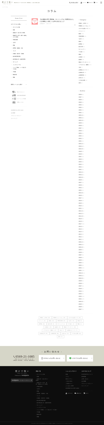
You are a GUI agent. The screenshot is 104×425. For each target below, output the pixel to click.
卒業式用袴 (82, 36)
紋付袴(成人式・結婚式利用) (19, 59)
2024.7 (81, 156)
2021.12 (81, 211)
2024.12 (81, 143)
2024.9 (81, 151)
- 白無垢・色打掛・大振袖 (42, 398)
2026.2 (81, 110)
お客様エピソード (84, 69)
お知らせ (82, 77)
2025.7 (81, 128)
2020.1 (81, 270)
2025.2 (81, 138)
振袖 (81, 33)
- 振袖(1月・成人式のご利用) (42, 379)
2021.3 (81, 234)
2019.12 (82, 273)
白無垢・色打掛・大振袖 (18, 53)
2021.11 (81, 213)
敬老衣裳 (15, 74)
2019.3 (81, 293)
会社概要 (13, 112)
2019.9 (81, 280)
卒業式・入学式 (83, 23)
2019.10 (81, 278)
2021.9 (81, 218)
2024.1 (81, 169)
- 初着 (37, 376)
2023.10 (81, 177)
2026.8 (81, 94)
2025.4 (81, 133)
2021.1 (81, 239)
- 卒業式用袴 (39, 386)
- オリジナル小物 (40, 374)
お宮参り (82, 57)
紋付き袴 (82, 46)
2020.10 (81, 247)
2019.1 (81, 298)
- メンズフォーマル (41, 407)
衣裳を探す (74, 2)
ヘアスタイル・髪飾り (85, 64)
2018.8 (81, 306)
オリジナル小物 (16, 27)
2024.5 (81, 159)
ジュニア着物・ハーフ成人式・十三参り (20, 68)
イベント (82, 31)
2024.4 (81, 161)
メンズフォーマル (17, 64)
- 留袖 (37, 391)
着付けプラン (69, 378)
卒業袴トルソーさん (84, 25)
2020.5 (81, 260)
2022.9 (81, 195)
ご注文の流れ (69, 381)
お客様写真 (82, 75)
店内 (80, 82)
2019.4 (81, 291)
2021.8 (81, 221)
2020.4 (81, 262)
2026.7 (81, 97)
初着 (14, 29)
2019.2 (81, 296)
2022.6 (81, 200)
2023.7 (81, 182)
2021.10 (81, 216)
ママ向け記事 (83, 80)
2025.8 (81, 125)
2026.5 (81, 102)
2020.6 (81, 257)
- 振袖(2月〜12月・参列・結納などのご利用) (42, 383)
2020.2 (81, 267)
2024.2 (81, 167)
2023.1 (81, 190)
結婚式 (81, 59)
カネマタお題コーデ (84, 28)
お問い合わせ (85, 378)
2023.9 (81, 179)
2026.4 (81, 104)
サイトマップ (14, 118)
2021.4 (81, 231)
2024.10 (81, 148)
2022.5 (81, 203)
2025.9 (81, 123)
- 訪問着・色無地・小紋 (42, 393)
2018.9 (81, 304)
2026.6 (81, 99)
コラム (67, 376)
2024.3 (81, 164)
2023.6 (81, 185)
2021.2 (81, 236)
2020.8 (81, 252)
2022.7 (81, 198)
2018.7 (81, 309)
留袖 (80, 41)
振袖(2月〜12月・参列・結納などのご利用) (20, 36)
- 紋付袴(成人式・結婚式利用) (43, 402)
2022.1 (81, 208)
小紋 (80, 67)
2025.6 (81, 130)
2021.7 (81, 223)
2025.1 (81, 141)
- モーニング (39, 405)
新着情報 (84, 376)
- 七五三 (38, 388)
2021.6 (81, 226)
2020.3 (81, 265)
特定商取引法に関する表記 (17, 110)
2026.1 (81, 112)
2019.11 (81, 275)
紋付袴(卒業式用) (16, 56)
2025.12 (81, 115)
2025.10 (81, 120)
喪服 (80, 54)
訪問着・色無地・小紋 (18, 48)
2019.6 (81, 288)
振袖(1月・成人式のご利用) (19, 32)
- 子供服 (38, 412)
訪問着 (81, 44)
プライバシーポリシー (16, 115)
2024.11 (81, 146)
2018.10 (81, 301)
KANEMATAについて (87, 374)
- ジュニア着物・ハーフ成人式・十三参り (46, 409)
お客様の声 (82, 72)
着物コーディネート (84, 62)
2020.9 (81, 249)
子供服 (14, 71)
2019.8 (81, 283)
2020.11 (81, 244)
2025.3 (81, 135)
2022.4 (81, 205)
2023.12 (81, 172)
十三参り (82, 51)
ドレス (14, 50)
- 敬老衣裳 (38, 414)
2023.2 (81, 187)
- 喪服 (37, 416)
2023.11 (81, 174)
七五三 (81, 38)
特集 (67, 374)
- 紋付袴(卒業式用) (41, 400)
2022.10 (81, 192)
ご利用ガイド (69, 383)
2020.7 (81, 255)
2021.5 (81, 229)
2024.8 (81, 154)
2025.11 (81, 117)
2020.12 (81, 242)
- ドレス (38, 395)
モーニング (82, 49)
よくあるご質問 (70, 385)
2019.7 (81, 286)
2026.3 (81, 107)
